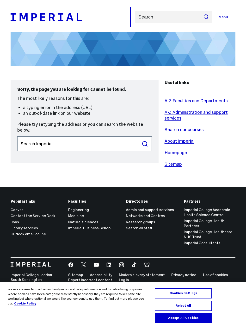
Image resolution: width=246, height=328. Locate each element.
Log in (124, 280)
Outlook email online (28, 234)
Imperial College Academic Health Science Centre (207, 212)
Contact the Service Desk (33, 215)
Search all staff (139, 228)
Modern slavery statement (142, 275)
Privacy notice (183, 275)
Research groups (140, 222)
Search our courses (184, 129)
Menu (223, 17)
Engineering (78, 209)
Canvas (17, 209)
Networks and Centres (145, 215)
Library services (24, 228)
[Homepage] (71, 17)
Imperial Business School (89, 228)
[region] (123, 305)
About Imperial (179, 141)
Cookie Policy (25, 303)
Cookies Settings (183, 293)
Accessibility (101, 275)
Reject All (183, 306)
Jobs (15, 222)
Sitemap (173, 164)
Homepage (176, 152)
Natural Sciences (83, 222)
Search (145, 143)
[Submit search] (206, 17)
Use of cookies (215, 275)
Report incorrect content (90, 280)
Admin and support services (150, 209)
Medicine (76, 215)
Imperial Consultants (202, 243)
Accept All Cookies (183, 318)
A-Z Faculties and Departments (196, 100)
